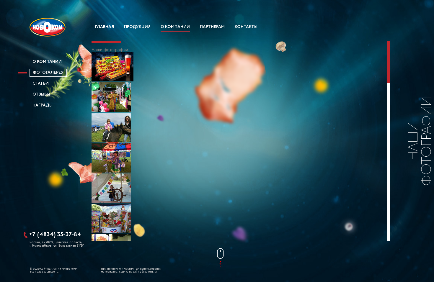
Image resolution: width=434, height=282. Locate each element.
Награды (42, 105)
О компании (175, 27)
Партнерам (212, 27)
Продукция (137, 27)
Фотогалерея (48, 72)
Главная (104, 27)
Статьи (40, 83)
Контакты (246, 27)
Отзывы (41, 94)
